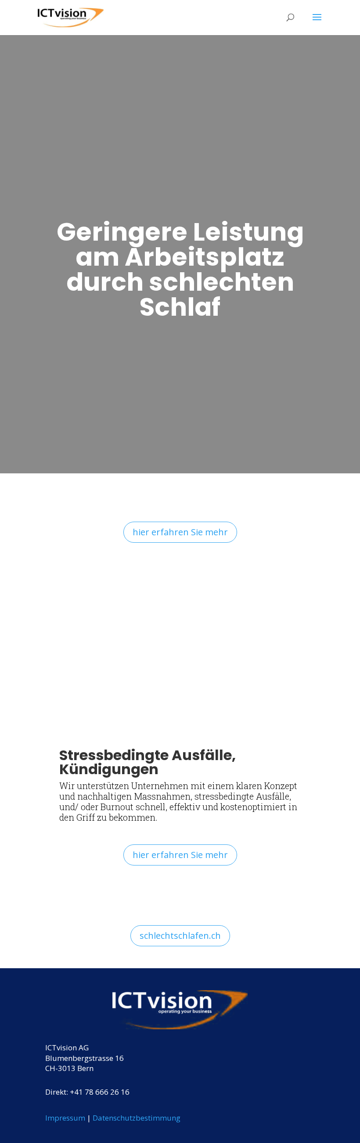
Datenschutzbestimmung (136, 1118)
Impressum (65, 1118)
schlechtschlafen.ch (180, 935)
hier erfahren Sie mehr (180, 532)
